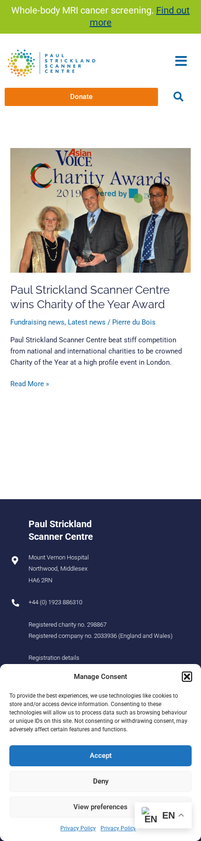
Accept (101, 755)
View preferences (100, 807)
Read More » (29, 383)
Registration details (54, 657)
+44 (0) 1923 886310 (55, 602)
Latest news (87, 322)
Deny (100, 781)
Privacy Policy (78, 828)
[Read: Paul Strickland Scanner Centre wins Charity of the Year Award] (100, 210)
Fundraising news (37, 322)
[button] (187, 676)
